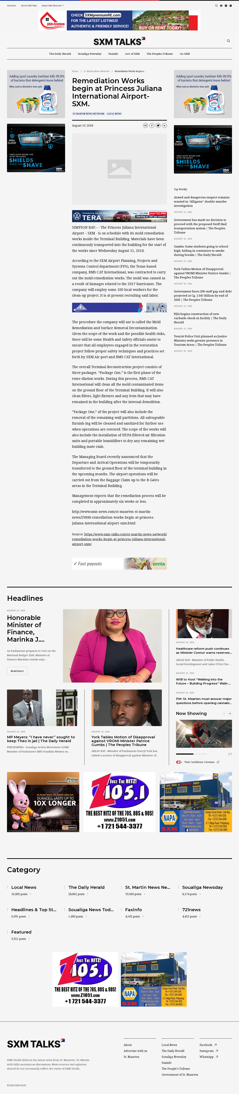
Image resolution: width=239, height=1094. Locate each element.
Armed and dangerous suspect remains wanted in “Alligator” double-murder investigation (202, 201)
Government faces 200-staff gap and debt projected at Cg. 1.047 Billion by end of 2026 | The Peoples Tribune (203, 295)
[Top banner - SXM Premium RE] (119, 20)
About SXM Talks (29, 5)
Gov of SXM (132, 53)
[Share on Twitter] (158, 125)
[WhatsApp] (230, 5)
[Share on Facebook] (151, 125)
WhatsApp (207, 1057)
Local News (114, 113)
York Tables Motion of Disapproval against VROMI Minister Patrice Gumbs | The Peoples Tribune (202, 273)
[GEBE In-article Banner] (119, 307)
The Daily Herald (60, 53)
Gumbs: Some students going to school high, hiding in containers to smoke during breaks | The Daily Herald (201, 251)
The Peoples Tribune (160, 53)
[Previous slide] (224, 713)
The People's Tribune (176, 1069)
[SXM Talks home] (119, 41)
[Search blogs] (216, 5)
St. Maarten (131, 1057)
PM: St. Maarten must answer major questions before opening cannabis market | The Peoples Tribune (204, 701)
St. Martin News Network (96, 71)
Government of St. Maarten (180, 1075)
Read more (19, 671)
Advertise (11, 5)
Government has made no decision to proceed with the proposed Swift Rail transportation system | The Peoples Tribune (200, 226)
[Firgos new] (196, 802)
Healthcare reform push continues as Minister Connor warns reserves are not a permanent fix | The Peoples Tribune (203, 651)
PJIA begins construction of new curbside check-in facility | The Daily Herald (200, 318)
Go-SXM (185, 53)
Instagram (207, 1051)
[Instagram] (226, 5)
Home (75, 71)
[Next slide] (230, 713)
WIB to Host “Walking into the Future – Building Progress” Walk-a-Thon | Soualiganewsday (203, 682)
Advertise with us (135, 1051)
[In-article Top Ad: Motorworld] (119, 216)
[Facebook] (221, 5)
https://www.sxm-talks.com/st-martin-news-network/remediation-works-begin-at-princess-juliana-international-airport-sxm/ (119, 539)
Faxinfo (113, 53)
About (128, 1045)
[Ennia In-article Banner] (119, 564)
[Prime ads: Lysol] (36, 94)
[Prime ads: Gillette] (36, 148)
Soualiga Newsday (90, 53)
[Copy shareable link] (145, 125)
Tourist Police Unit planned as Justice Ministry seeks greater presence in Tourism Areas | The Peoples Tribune (200, 340)
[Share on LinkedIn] (164, 125)
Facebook (206, 1045)
